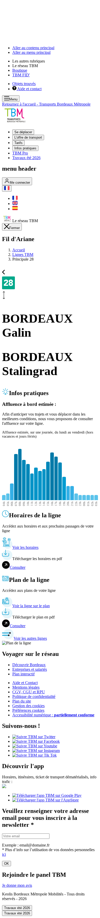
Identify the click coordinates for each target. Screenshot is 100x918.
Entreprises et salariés (29, 669)
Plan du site (21, 701)
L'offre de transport (28, 137)
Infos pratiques (25, 148)
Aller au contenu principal (33, 48)
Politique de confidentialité (33, 696)
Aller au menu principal (31, 52)
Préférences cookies (28, 710)
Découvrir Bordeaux (29, 665)
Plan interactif (23, 674)
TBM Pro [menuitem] (20, 153)
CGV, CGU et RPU (28, 692)
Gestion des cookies (28, 706)
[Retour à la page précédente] (3, 271)
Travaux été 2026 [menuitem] (26, 158)
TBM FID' (21, 75)
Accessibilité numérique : (53, 715)
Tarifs (18, 143)
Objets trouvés (24, 83)
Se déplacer (23, 132)
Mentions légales (25, 687)
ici (4, 854)
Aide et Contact (25, 682)
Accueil (18, 250)
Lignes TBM (22, 254)
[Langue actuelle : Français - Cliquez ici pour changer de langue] (7, 188)
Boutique (19, 70)
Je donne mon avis (17, 885)
